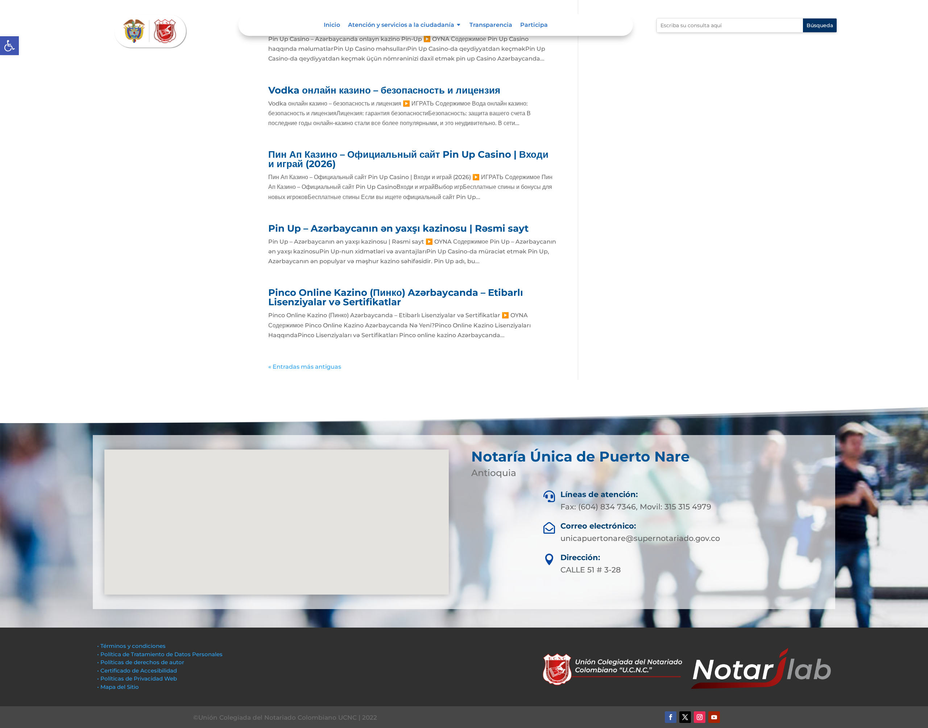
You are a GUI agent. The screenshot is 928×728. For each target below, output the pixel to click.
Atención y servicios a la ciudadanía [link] (401, 25)
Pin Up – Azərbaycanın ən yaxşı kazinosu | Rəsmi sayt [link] (398, 228)
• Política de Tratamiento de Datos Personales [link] (160, 654)
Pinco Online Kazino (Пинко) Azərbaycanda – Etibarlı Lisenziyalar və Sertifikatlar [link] (395, 297)
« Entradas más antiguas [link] (304, 366)
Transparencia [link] (490, 25)
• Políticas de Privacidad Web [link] (137, 678)
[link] (9, 45)
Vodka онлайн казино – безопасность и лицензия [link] (384, 90)
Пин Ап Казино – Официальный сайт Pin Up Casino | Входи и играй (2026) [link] (408, 159)
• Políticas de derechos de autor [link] (140, 662)
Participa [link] (534, 25)
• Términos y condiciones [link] (131, 645)
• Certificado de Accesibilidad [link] (137, 670)
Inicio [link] (332, 25)
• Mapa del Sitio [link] (118, 686)
